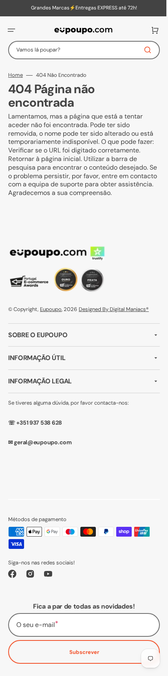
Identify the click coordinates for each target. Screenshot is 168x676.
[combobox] (81, 50)
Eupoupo (51, 309)
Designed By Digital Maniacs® (114, 309)
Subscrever (81, 652)
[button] (11, 30)
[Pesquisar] (143, 50)
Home (15, 75)
